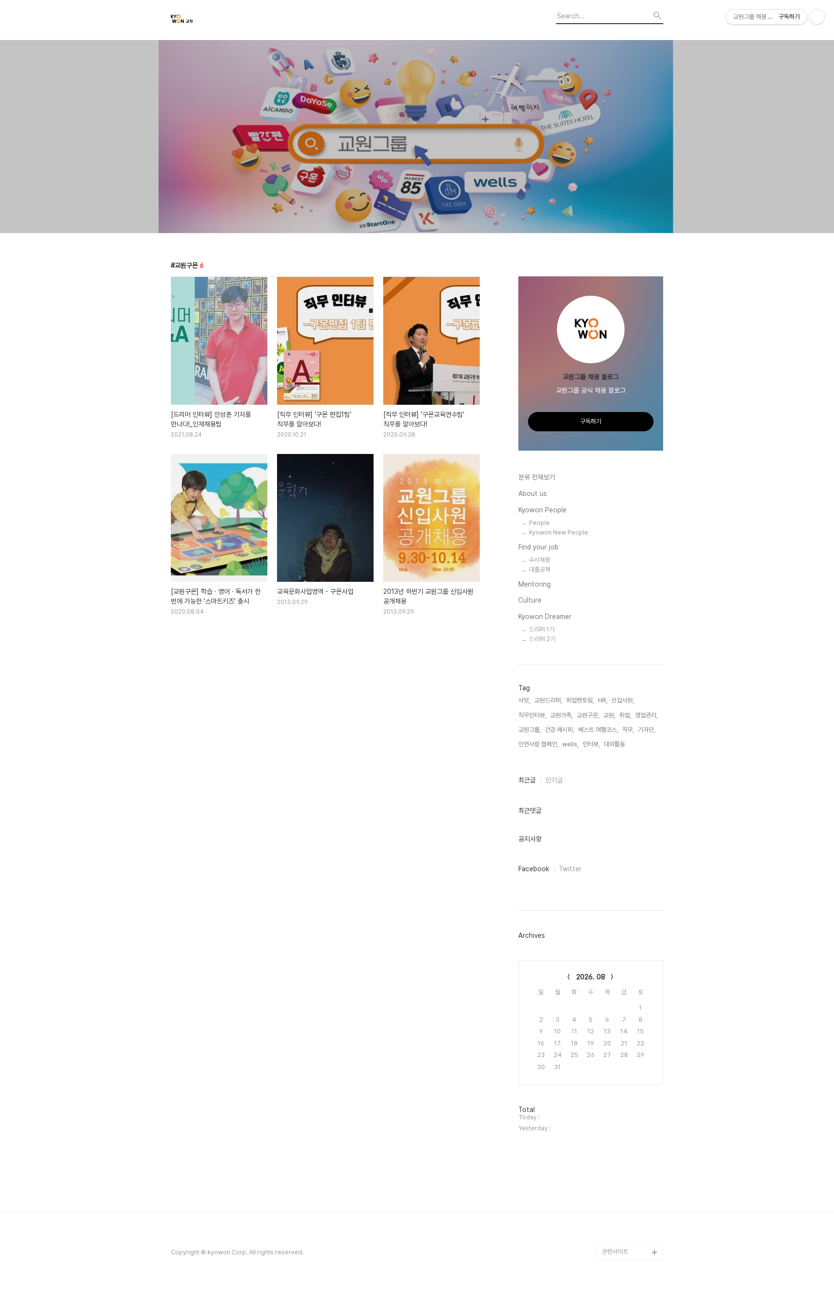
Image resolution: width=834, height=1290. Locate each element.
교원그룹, (529, 729)
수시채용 (539, 559)
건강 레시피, (559, 729)
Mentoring (534, 584)
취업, (625, 715)
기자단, (646, 729)
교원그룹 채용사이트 (627, 1190)
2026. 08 (590, 977)
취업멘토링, (580, 700)
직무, (628, 729)
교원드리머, (548, 700)
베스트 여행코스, (598, 729)
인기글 (554, 780)
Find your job (538, 547)
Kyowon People (542, 510)
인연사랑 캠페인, (538, 744)
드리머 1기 (542, 629)
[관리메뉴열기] (817, 17)
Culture (530, 600)
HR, (603, 700)
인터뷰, (591, 744)
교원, (609, 715)
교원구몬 (613, 1221)
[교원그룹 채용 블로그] (224, 20)
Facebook (533, 869)
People (539, 522)
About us (532, 493)
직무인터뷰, (532, 715)
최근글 (527, 780)
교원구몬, (588, 715)
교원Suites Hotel (625, 1236)
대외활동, (615, 744)
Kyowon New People (558, 532)
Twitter (570, 869)
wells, (570, 744)
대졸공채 (539, 569)
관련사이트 (615, 1251)
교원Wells (615, 1205)
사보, (524, 700)
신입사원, (623, 700)
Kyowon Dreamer (544, 616)
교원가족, (561, 715)
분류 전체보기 (536, 477)
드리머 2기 (542, 639)
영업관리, (646, 715)
